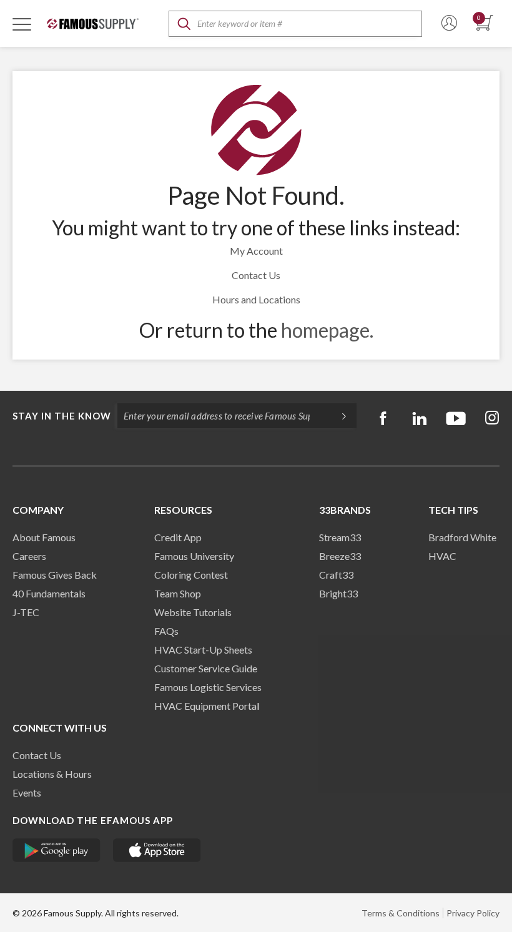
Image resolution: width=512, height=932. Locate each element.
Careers (29, 556)
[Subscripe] (338, 415)
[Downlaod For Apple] (157, 850)
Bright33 (338, 593)
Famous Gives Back (54, 575)
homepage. (327, 330)
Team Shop (177, 593)
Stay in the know (61, 415)
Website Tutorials (193, 612)
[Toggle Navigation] (21, 23)
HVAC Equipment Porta (205, 706)
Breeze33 (340, 556)
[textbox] (295, 24)
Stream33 (340, 537)
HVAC (442, 556)
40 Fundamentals (49, 593)
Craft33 (336, 575)
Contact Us (256, 275)
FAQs (166, 631)
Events (26, 792)
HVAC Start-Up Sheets (203, 649)
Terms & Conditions (401, 913)
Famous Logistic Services (208, 687)
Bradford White (462, 537)
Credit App (178, 537)
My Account (256, 251)
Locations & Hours (52, 774)
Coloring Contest (191, 575)
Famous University (194, 556)
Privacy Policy (473, 913)
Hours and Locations (256, 299)
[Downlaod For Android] (56, 850)
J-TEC (25, 612)
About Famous (44, 537)
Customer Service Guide (205, 668)
